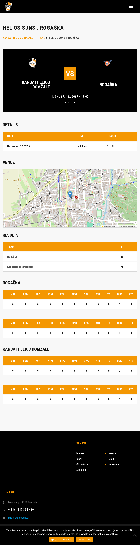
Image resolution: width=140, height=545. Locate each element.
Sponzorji (81, 469)
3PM (74, 294)
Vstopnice (114, 464)
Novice (112, 453)
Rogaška (108, 84)
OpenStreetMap (122, 226)
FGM (25, 294)
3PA (86, 294)
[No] (135, 535)
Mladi (111, 459)
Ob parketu (82, 464)
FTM (50, 294)
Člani (79, 459)
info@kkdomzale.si (18, 517)
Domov (80, 453)
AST (98, 294)
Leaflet (105, 226)
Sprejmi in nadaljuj (61, 539)
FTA (62, 294)
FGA (38, 294)
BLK (119, 294)
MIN (12, 294)
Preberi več (84, 539)
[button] (70, 194)
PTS (131, 294)
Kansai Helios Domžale (36, 85)
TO (109, 294)
